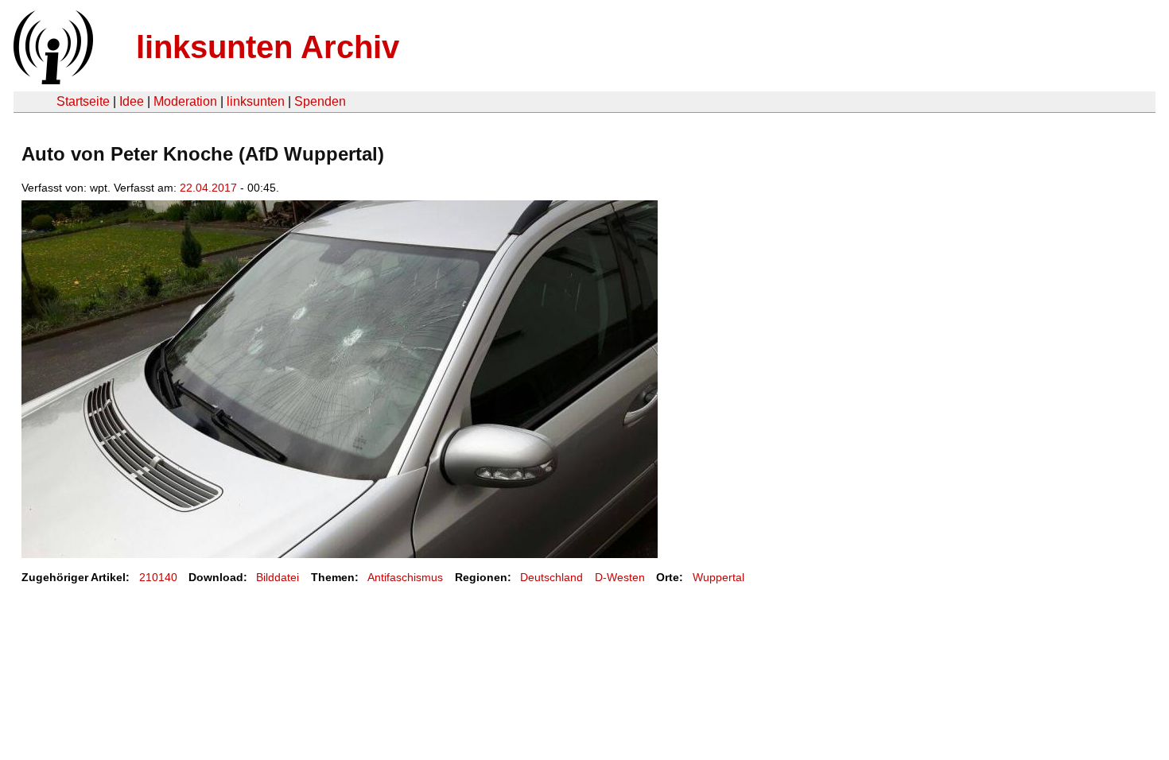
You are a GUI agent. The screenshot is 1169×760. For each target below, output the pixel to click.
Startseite (83, 101)
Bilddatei (277, 577)
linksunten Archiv (267, 46)
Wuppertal (718, 577)
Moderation (185, 101)
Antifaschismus (405, 577)
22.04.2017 (208, 187)
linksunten (256, 101)
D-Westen (620, 577)
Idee (131, 101)
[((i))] (52, 80)
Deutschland (551, 577)
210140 (158, 577)
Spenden (320, 101)
